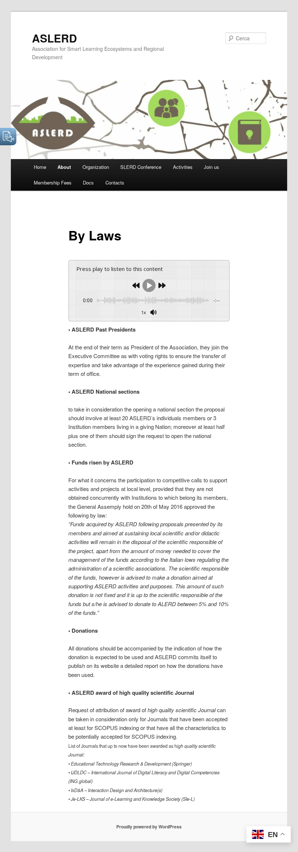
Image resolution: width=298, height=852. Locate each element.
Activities (183, 166)
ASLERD (54, 38)
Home (40, 166)
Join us (211, 166)
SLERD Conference (140, 166)
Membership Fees (53, 182)
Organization (95, 166)
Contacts (114, 182)
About (64, 166)
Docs (88, 182)
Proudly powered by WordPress (149, 826)
